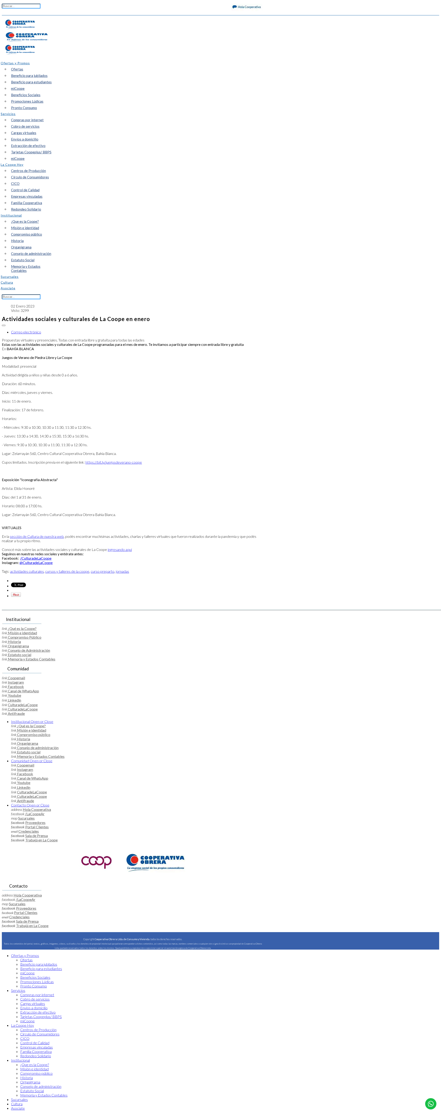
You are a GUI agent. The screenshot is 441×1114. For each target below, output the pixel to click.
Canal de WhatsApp (23, 691)
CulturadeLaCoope (23, 704)
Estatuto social (19, 654)
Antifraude (16, 713)
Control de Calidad (25, 190)
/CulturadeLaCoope (35, 558)
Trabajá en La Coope (41, 840)
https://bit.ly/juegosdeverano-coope (113, 462)
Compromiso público (26, 234)
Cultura (17, 1104)
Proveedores (35, 822)
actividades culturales (27, 571)
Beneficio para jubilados (29, 75)
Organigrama (21, 247)
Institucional (32, 721)
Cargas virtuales (23, 133)
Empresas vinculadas (26, 196)
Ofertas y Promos (25, 955)
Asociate (18, 1108)
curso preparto (102, 571)
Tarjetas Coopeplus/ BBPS (31, 152)
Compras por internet (27, 120)
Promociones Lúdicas (27, 101)
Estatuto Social (22, 260)
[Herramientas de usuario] (4, 325)
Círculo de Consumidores (30, 177)
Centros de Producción (28, 171)
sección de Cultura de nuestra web (37, 536)
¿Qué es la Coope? (22, 628)
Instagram (16, 682)
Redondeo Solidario (26, 209)
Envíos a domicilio (24, 139)
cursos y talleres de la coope (67, 571)
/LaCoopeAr (35, 814)
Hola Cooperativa (37, 809)
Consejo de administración (31, 253)
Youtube (14, 695)
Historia (17, 241)
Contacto (30, 805)
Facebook (15, 686)
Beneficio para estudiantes (31, 82)
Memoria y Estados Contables (25, 268)
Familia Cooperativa (26, 203)
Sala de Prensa (36, 835)
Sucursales (26, 818)
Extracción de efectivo (28, 146)
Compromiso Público (24, 637)
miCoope (18, 88)
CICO (15, 183)
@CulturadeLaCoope (36, 562)
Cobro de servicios (25, 126)
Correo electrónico (26, 332)
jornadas (122, 571)
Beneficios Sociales (25, 95)
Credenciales (28, 831)
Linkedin (14, 700)
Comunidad (31, 761)
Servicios (18, 990)
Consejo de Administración (28, 650)
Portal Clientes (37, 827)
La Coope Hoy (22, 1025)
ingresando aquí (120, 549)
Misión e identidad (25, 228)
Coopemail (16, 678)
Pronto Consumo (24, 108)
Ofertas (17, 69)
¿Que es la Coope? (25, 221)
